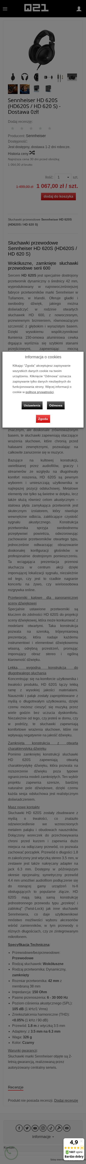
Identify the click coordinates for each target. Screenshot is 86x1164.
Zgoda (43, 419)
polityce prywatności (40, 392)
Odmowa (55, 405)
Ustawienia (32, 405)
